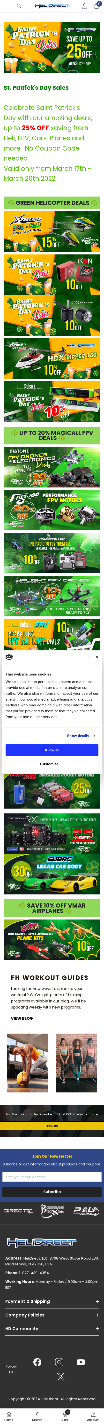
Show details (78, 736)
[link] (37, 1416)
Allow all (52, 750)
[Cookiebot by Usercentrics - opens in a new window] (69, 657)
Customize (49, 764)
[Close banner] (97, 657)
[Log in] (85, 6)
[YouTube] (81, 1362)
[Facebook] (37, 1362)
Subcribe (52, 1192)
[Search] (19, 6)
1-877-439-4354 (34, 1272)
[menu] (5, 6)
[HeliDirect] (18, 1211)
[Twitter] (61, 1376)
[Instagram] (59, 1362)
